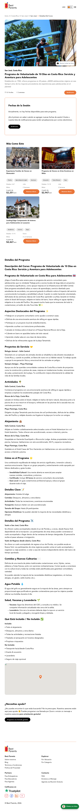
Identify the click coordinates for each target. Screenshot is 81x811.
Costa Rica (15, 16)
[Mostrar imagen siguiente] (37, 158)
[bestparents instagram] (6, 795)
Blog (6, 762)
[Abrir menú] (75, 7)
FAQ (43, 776)
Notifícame (70, 92)
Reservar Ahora (31, 191)
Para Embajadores (11, 776)
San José (24, 16)
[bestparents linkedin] (16, 795)
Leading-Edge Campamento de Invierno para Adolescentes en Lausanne (21, 222)
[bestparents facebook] (11, 795)
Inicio (7, 16)
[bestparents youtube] (22, 795)
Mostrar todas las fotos (66, 63)
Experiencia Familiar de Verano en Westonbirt (19, 172)
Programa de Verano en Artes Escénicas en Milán (58, 172)
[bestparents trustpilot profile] (40, 790)
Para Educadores (11, 779)
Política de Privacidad (12, 768)
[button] (40, 677)
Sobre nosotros (10, 759)
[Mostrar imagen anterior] (8, 158)
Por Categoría (46, 762)
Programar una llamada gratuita (17, 719)
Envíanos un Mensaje (48, 779)
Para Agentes (9, 782)
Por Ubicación (46, 759)
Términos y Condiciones (13, 765)
